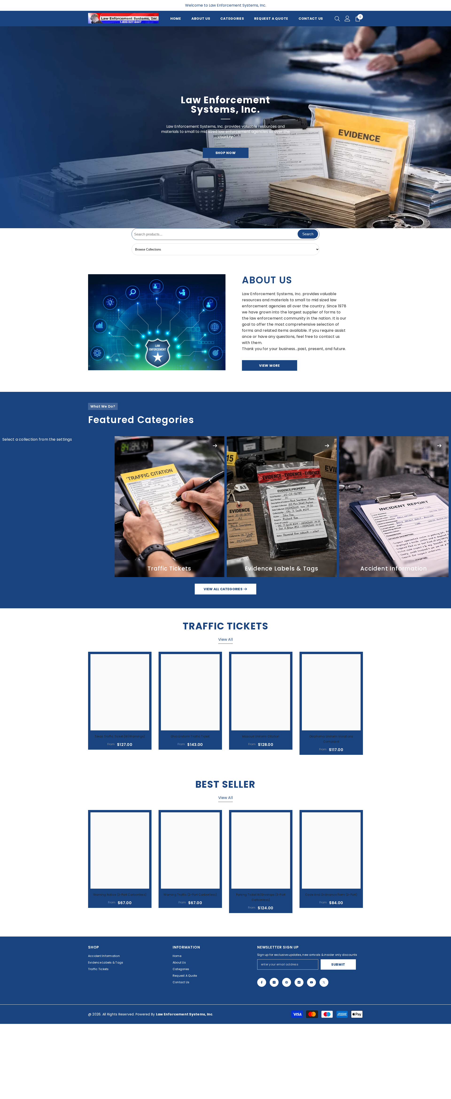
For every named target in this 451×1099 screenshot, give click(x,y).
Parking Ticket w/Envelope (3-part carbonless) (261, 972)
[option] (225, 164)
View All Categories (223, 664)
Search (307, 309)
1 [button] (222, 297)
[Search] (337, 18)
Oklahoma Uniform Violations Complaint (331, 814)
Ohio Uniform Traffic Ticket (190, 812)
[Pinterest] (286, 1057)
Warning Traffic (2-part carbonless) (190, 970)
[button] (4, 165)
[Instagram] (274, 1057)
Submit (338, 1039)
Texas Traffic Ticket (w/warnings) (120, 812)
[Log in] (347, 18)
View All (225, 714)
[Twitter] (323, 1057)
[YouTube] (311, 1057)
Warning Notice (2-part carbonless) (119, 970)
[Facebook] (261, 1057)
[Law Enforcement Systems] (157, 397)
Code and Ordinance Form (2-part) (331, 970)
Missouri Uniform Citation (261, 812)
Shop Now (225, 190)
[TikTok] (299, 1057)
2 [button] (228, 297)
